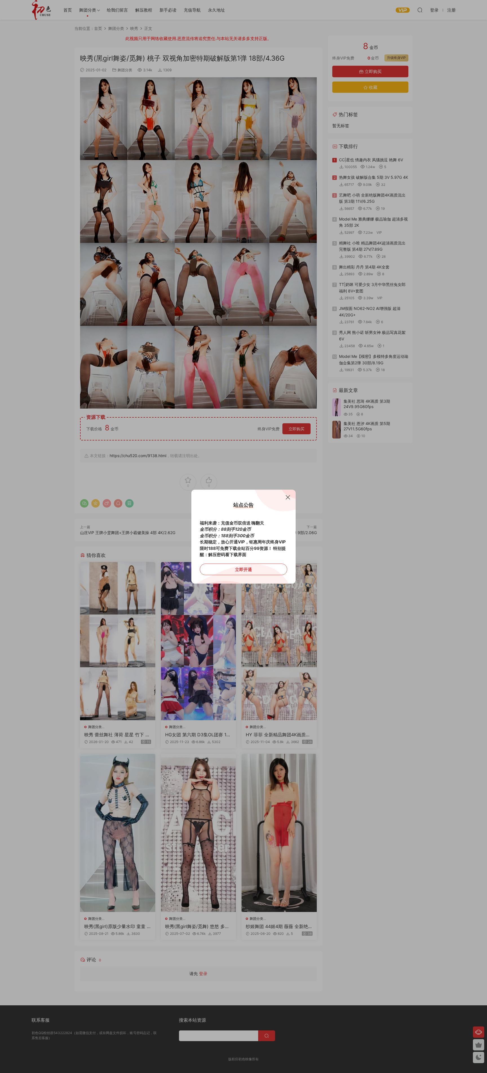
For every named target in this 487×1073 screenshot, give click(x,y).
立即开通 (243, 569)
